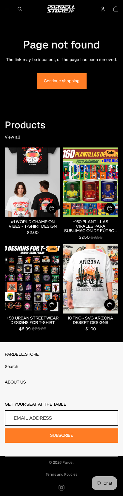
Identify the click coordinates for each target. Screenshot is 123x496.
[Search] (19, 9)
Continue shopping (61, 80)
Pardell (68, 462)
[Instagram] (61, 487)
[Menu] (7, 9)
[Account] (102, 9)
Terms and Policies (61, 474)
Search (11, 366)
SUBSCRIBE (61, 435)
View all (12, 137)
